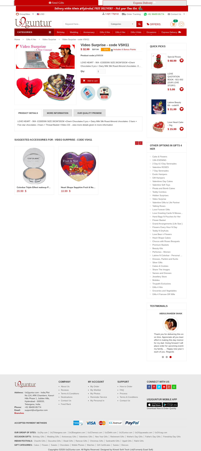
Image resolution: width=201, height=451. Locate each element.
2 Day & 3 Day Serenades (164, 163)
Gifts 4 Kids (136, 32)
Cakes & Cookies (160, 266)
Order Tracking (134, 14)
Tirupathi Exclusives (161, 283)
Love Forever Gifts (161, 209)
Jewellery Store (159, 276)
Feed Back (66, 404)
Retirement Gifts (117, 437)
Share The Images (161, 269)
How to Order (126, 386)
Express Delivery (170, 32)
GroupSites (25, 14)
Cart (173, 24)
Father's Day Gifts (153, 437)
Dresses (124, 445)
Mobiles (156, 280)
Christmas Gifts (96, 441)
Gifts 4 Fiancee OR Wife (163, 294)
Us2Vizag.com (161, 432)
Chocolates (64, 445)
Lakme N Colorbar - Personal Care (168, 255)
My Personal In (97, 400)
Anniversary (88, 32)
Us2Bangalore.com (77, 432)
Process (123, 393)
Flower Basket (159, 220)
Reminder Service (98, 397)
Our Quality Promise (89, 113)
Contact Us (66, 400)
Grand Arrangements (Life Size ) (167, 223)
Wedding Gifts (53, 437)
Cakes (36, 445)
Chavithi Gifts (40, 441)
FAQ (122, 390)
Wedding (74, 32)
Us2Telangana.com (58, 432)
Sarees (116, 445)
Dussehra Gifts (54, 441)
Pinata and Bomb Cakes (163, 188)
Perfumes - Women (161, 252)
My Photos (95, 393)
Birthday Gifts (39, 437)
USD (42, 14)
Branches (19, 413)
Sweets (54, 445)
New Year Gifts (101, 437)
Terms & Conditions (70, 393)
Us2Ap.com (43, 432)
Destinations (66, 397)
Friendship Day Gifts (172, 437)
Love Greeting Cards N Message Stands (171, 213)
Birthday (61, 32)
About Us (65, 386)
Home (17, 39)
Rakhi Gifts (139, 441)
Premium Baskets (160, 245)
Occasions (151, 32)
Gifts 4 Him (105, 32)
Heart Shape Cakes (161, 238)
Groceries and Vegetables (164, 291)
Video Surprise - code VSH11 (75, 39)
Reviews (65, 390)
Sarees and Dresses (161, 273)
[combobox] (122, 23)
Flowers (45, 445)
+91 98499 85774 (156, 14)
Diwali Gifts (68, 441)
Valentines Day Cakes (162, 181)
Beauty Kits (157, 248)
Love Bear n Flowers (162, 234)
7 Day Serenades (160, 171)
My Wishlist (95, 390)
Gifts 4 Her (120, 32)
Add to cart (92, 81)
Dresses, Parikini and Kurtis (165, 259)
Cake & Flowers (159, 156)
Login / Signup (112, 14)
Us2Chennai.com (95, 432)
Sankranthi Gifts (113, 441)
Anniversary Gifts (69, 437)
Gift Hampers (158, 178)
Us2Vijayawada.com (143, 432)
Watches (90, 445)
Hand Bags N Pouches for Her (166, 216)
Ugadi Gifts (127, 441)
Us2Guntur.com (125, 432)
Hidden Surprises (160, 195)
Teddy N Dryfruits (160, 231)
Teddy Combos (159, 192)
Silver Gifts (157, 262)
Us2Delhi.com (111, 432)
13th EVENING (159, 160)
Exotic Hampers (159, 174)
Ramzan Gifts (81, 441)
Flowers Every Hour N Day (164, 227)
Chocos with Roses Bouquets (166, 241)
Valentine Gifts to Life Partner (166, 202)
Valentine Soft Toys (161, 185)
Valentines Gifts (86, 437)
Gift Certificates (103, 445)
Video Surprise (49, 39)
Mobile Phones (78, 445)
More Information (57, 113)
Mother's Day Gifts (135, 437)
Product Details (28, 113)
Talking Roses (158, 206)
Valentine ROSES (160, 167)
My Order (94, 386)
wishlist (181, 24)
